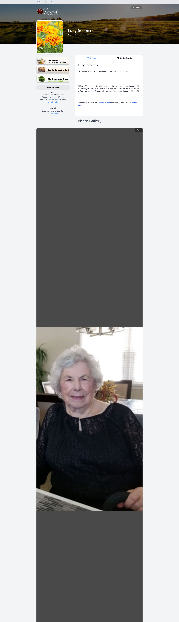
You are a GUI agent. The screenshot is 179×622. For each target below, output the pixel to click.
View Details (53, 102)
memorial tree (104, 103)
